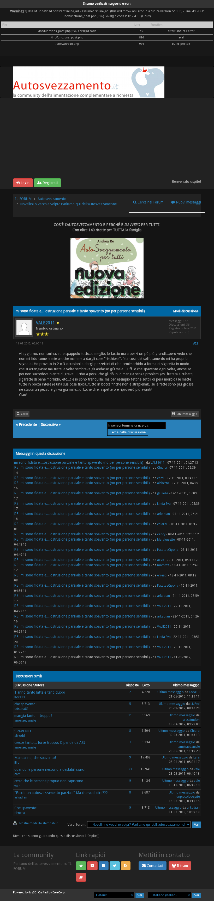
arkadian (163, 514)
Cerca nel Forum (149, 202)
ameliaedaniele (25, 720)
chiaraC (162, 524)
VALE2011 (45, 322)
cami (160, 478)
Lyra (196, 757)
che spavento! (25, 704)
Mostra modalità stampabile (38, 823)
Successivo (49, 424)
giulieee (162, 493)
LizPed (195, 704)
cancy (161, 534)
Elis (16, 762)
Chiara (162, 467)
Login (24, 183)
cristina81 (21, 709)
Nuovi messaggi (188, 202)
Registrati (49, 183)
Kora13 (19, 697)
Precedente (28, 424)
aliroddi (20, 736)
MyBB (33, 892)
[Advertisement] (107, 139)
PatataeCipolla (167, 550)
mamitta (163, 565)
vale (197, 769)
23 (130, 769)
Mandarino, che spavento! (35, 758)
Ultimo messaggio (170, 692)
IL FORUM (23, 199)
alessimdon (191, 720)
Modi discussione (185, 311)
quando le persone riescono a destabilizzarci (49, 769)
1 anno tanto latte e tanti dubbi (39, 692)
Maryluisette (166, 539)
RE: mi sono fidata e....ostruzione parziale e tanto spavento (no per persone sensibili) (82, 467)
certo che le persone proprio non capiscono (48, 781)
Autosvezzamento (52, 199)
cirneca (19, 813)
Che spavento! (25, 808)
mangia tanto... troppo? (33, 715)
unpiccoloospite (188, 796)
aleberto (163, 483)
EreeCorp (58, 892)
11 (130, 715)
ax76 (160, 560)
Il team (182, 866)
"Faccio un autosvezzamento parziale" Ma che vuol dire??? (61, 793)
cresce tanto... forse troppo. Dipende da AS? (50, 742)
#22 (195, 343)
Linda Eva (164, 504)
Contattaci (154, 866)
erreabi (162, 575)
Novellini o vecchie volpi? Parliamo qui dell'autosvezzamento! (68, 204)
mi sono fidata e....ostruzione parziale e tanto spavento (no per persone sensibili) (78, 462)
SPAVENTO (23, 731)
